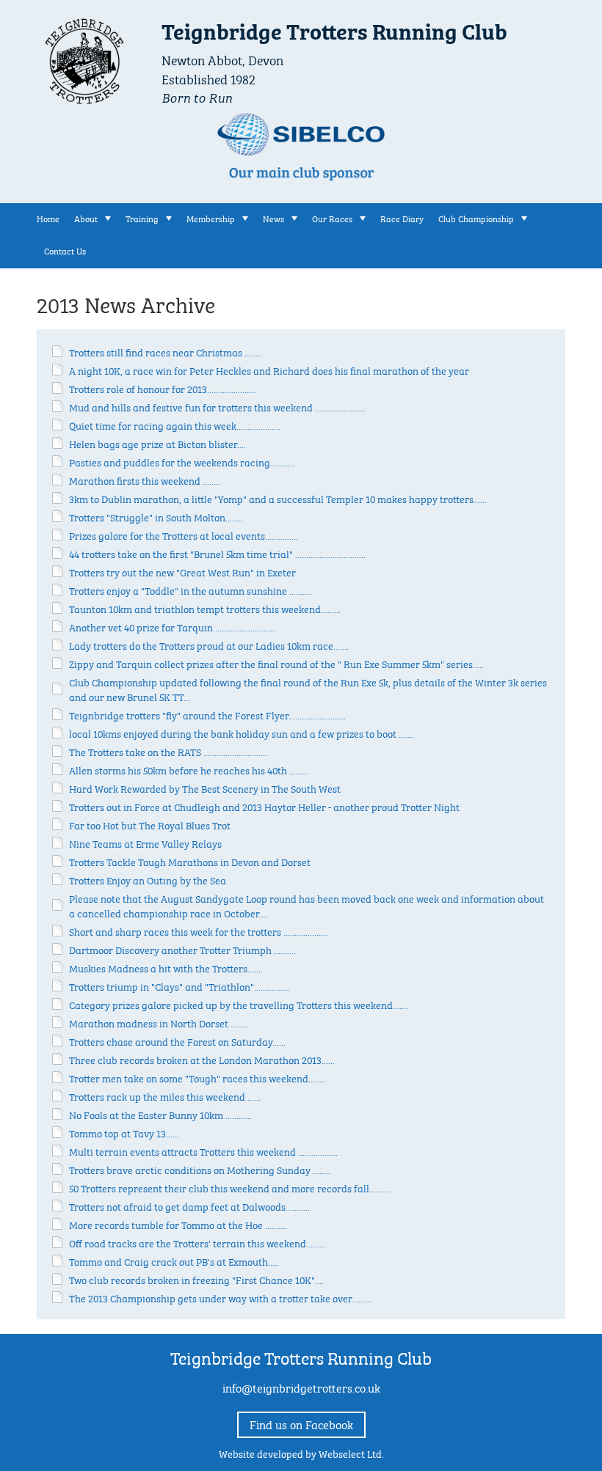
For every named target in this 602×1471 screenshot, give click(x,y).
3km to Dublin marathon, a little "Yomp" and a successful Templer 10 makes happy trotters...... (278, 498)
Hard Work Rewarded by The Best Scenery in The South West (205, 787)
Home (48, 217)
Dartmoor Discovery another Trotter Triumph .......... (182, 949)
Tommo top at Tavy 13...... (124, 1132)
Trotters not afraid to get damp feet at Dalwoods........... (189, 1205)
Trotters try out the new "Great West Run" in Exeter (182, 571)
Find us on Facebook (301, 1424)
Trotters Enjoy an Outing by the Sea (147, 879)
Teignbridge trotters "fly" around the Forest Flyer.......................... (207, 714)
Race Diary (402, 217)
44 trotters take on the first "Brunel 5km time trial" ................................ (217, 553)
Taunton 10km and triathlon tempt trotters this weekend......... (205, 608)
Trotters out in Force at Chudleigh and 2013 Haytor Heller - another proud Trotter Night (264, 806)
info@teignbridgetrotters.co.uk (301, 1387)
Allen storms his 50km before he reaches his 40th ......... (189, 769)
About (86, 217)
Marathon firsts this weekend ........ (144, 480)
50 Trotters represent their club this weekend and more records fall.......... (230, 1187)
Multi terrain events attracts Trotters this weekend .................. (203, 1150)
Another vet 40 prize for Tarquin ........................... (172, 626)
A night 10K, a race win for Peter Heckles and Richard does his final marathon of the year (269, 370)
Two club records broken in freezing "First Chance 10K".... (196, 1279)
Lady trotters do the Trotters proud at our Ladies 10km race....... (209, 645)
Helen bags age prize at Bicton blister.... (157, 443)
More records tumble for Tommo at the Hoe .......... (178, 1224)
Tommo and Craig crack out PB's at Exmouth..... (174, 1260)
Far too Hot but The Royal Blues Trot (150, 824)
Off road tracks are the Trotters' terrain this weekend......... (197, 1242)
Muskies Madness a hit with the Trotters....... (166, 967)
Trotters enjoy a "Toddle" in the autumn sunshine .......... (190, 590)
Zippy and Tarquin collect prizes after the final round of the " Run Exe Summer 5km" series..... (276, 663)
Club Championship (476, 217)
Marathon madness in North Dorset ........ (158, 1022)
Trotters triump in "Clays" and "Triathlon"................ (179, 985)
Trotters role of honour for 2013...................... (162, 388)
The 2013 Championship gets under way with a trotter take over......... (220, 1297)
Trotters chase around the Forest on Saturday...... (177, 1040)
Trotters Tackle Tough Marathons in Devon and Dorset (190, 861)
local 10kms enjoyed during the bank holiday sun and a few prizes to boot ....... (241, 733)
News (273, 217)
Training (142, 217)
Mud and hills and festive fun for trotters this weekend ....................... (217, 406)
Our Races (332, 217)
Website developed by (301, 1452)
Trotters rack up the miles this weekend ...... (165, 1095)
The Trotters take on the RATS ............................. (168, 751)
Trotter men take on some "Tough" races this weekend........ (197, 1077)
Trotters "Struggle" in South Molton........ (156, 516)
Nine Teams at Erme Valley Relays (145, 842)
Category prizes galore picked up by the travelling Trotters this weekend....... (238, 1004)
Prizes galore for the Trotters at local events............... (183, 535)
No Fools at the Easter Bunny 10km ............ (160, 1114)
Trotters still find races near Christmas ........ (165, 351)
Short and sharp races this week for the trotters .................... (198, 930)
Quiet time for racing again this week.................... (174, 425)
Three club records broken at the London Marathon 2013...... (202, 1059)
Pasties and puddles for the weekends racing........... (181, 461)
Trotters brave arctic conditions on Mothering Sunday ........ (199, 1169)
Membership (210, 217)
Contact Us (65, 250)
